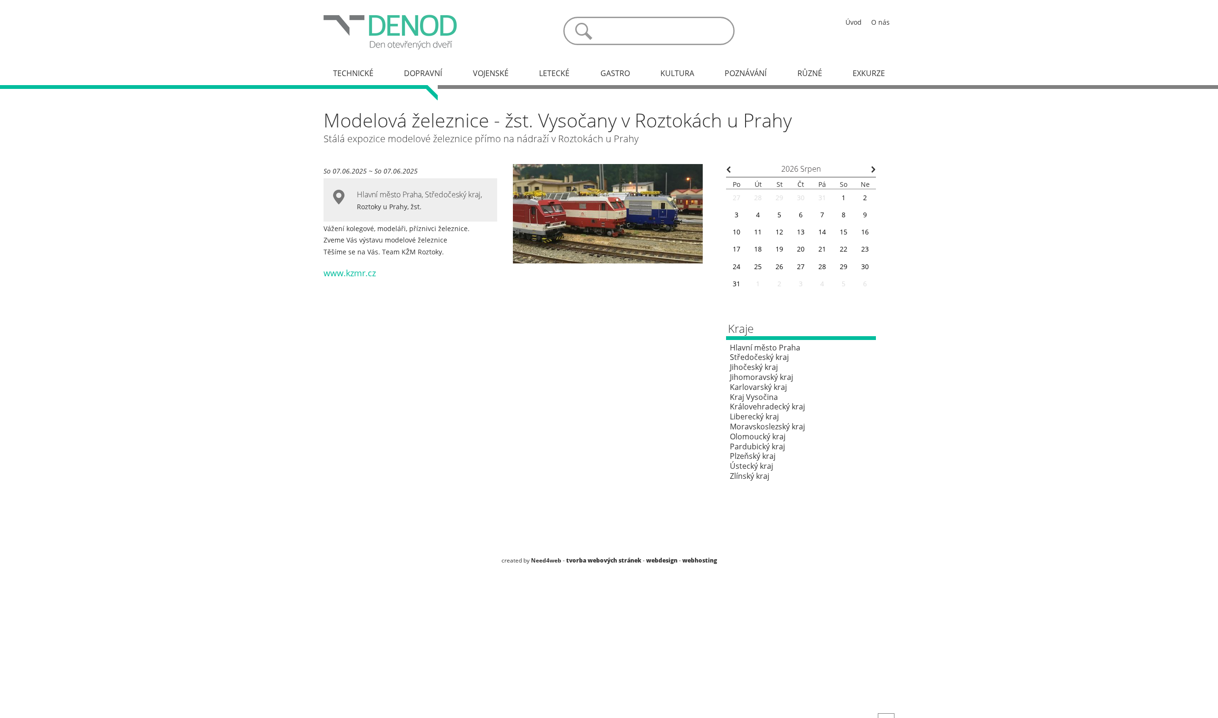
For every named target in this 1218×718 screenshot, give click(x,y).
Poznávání (745, 73)
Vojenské (491, 73)
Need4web (546, 560)
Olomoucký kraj (758, 436)
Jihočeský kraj (754, 367)
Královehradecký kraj (767, 406)
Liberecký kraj (754, 416)
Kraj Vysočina (754, 397)
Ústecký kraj (751, 466)
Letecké (554, 73)
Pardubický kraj (757, 446)
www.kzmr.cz (350, 273)
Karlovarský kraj (758, 387)
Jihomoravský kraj (761, 377)
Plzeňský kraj (753, 456)
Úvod (853, 22)
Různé (809, 73)
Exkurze (869, 73)
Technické (353, 73)
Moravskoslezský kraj (767, 426)
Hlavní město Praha (389, 194)
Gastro (615, 73)
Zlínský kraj (749, 476)
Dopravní (423, 73)
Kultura (677, 73)
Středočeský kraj (453, 194)
